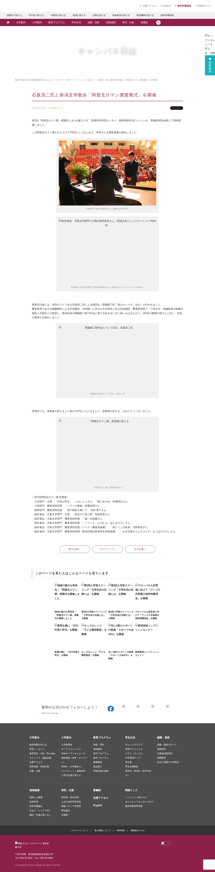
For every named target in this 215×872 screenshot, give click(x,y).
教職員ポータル (138, 830)
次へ (140, 549)
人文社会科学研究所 (71, 801)
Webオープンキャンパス (73, 753)
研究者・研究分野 (70, 797)
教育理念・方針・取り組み (42, 753)
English (167, 6)
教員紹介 (97, 766)
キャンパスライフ (134, 744)
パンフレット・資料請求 (73, 771)
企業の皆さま (99, 15)
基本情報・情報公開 (39, 766)
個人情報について (102, 830)
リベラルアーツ (55, 108)
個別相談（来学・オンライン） (74, 760)
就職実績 (161, 758)
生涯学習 (33, 801)
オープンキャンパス (71, 749)
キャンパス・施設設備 (40, 758)
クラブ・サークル (134, 753)
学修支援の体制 (101, 771)
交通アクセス (149, 6)
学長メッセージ (37, 749)
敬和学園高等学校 (134, 806)
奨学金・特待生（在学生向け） (138, 773)
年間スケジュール (134, 749)
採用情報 (121, 830)
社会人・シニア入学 (39, 810)
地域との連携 (35, 797)
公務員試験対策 (164, 753)
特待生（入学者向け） (72, 766)
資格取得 (161, 749)
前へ (75, 549)
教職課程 (97, 762)
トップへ (107, 549)
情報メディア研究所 (71, 806)
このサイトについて (79, 830)
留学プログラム (101, 753)
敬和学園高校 (184, 6)
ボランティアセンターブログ (139, 801)
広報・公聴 (34, 771)
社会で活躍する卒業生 (168, 762)
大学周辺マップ (132, 758)
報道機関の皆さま (145, 15)
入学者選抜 (66, 744)
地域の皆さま (79, 15)
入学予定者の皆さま (71, 775)
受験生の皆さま (14, 15)
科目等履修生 (35, 806)
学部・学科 (98, 744)
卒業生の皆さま (58, 15)
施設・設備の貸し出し (40, 815)
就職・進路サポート (167, 744)
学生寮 (128, 762)
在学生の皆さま (36, 15)
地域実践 (97, 749)
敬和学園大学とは (38, 744)
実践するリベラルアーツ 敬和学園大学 (35, 6)
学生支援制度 (131, 766)
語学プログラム (101, 758)
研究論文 (65, 810)
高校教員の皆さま (121, 15)
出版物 (64, 815)
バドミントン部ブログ (136, 797)
